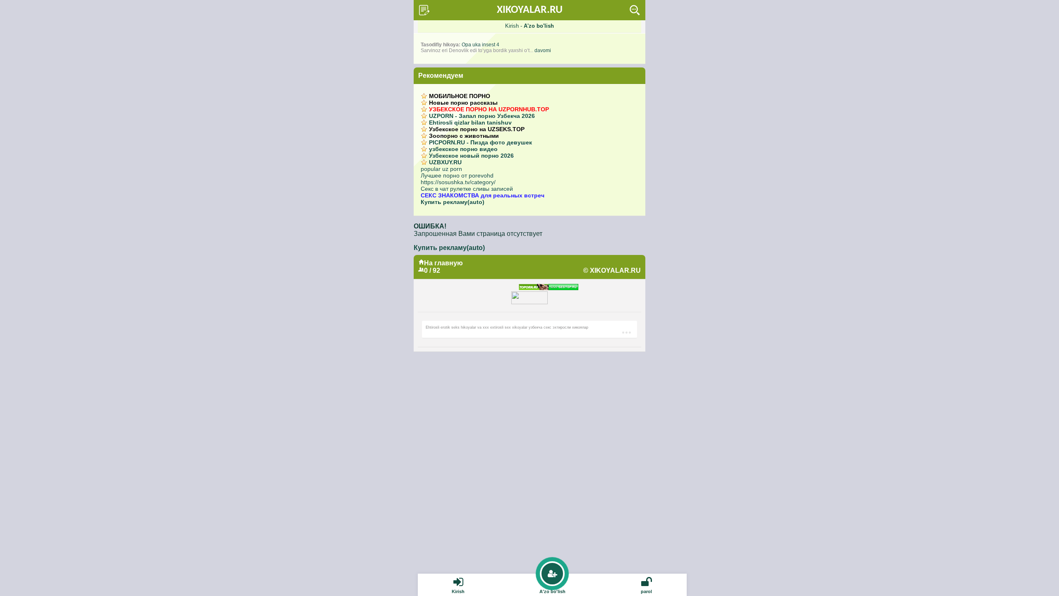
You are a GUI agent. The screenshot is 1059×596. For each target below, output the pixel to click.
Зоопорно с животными (464, 135)
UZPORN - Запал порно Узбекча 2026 (482, 116)
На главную (443, 263)
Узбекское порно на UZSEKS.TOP (477, 129)
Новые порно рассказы (463, 102)
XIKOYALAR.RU (530, 10)
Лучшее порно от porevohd (457, 175)
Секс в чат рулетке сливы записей (467, 188)
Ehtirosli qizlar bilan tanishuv (470, 122)
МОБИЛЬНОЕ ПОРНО (459, 96)
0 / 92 (432, 270)
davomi (542, 50)
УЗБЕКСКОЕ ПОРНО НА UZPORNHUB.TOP (489, 109)
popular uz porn (441, 169)
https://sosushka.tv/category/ (458, 182)
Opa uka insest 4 (480, 45)
